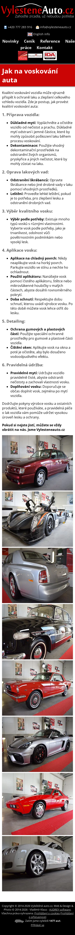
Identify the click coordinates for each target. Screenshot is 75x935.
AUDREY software (60, 909)
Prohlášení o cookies (47, 913)
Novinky (10, 41)
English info (41, 34)
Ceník (29, 41)
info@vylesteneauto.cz (55, 27)
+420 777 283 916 (20, 27)
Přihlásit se (37, 925)
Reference (50, 41)
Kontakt (44, 47)
